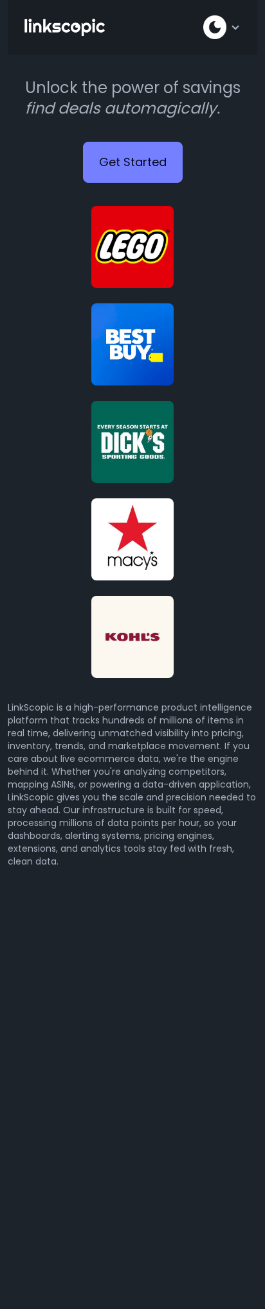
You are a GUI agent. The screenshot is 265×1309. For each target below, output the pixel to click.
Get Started (133, 162)
